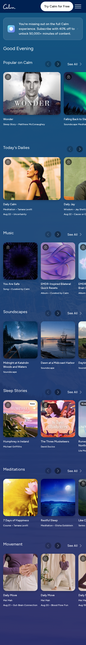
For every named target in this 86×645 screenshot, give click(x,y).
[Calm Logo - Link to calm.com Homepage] (9, 6)
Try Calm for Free (57, 6)
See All (72, 64)
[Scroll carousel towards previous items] (48, 64)
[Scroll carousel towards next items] (58, 64)
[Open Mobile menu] (78, 6)
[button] (43, 29)
